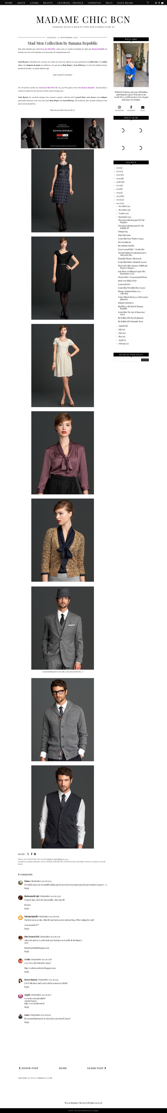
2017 (118, 185)
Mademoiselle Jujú (31, 896)
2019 (118, 178)
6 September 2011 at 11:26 (50, 936)
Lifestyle (94, 2)
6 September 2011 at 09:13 (40, 881)
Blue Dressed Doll (31, 936)
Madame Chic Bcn (83, 19)
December (123, 206)
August (121, 326)
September (123, 217)
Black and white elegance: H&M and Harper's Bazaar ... (132, 266)
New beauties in (124, 242)
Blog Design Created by (83, 1110)
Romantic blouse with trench (129, 258)
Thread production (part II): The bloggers (131, 221)
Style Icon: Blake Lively (127, 280)
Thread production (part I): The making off (131, 227)
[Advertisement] (65, 1057)
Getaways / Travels (70, 2)
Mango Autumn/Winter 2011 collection (129, 292)
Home (9, 2)
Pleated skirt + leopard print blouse (132, 277)
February (122, 343)
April (121, 340)
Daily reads (125, 2)
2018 (118, 182)
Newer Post (29, 1068)
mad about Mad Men (47, 88)
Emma (27, 881)
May (120, 336)
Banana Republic (88, 88)
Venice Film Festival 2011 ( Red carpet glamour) (133, 298)
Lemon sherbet (124, 284)
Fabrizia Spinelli (30, 916)
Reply (26, 888)
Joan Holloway (70, 862)
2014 (118, 192)
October (122, 213)
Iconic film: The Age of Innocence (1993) (131, 313)
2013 (118, 196)
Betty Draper (46, 862)
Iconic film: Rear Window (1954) (130, 238)
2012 (118, 199)
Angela (27, 995)
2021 (118, 171)
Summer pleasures (125, 303)
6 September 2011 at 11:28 (41, 959)
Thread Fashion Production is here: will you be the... (132, 254)
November (123, 210)
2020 (118, 175)
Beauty (48, 2)
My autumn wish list (126, 245)
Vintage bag (123, 231)
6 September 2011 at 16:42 (40, 1015)
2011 (118, 203)
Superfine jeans (124, 235)
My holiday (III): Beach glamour (131, 318)
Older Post (96, 1068)
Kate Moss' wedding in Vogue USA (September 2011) (131, 272)
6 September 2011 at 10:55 (48, 916)
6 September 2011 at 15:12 (41, 995)
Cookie (27, 959)
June (120, 333)
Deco (109, 2)
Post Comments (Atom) (41, 1078)
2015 (118, 189)
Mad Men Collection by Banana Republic (130, 307)
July (120, 329)
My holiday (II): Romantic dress (130, 321)
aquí (47, 68)
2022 (118, 168)
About (21, 2)
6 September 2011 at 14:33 (48, 979)
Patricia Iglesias (91, 862)
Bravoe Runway (30, 979)
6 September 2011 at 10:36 (50, 896)
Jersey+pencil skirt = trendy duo (131, 249)
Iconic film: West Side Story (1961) (131, 288)
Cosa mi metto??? (31, 925)
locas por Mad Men (48, 49)
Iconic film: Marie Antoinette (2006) (132, 262)
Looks (34, 2)
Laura (26, 1015)
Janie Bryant (58, 862)
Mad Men (80, 862)
